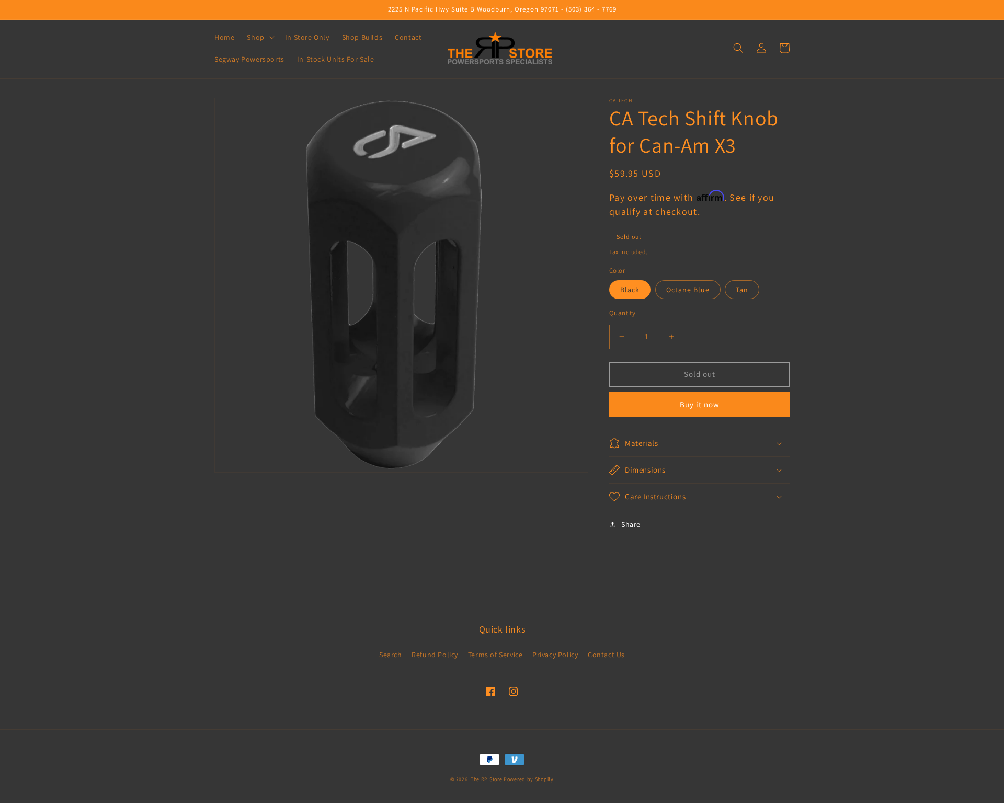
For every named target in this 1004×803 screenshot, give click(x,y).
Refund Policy (435, 654)
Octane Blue (688, 289)
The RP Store (486, 779)
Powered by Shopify (529, 779)
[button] (259, 37)
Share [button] (631, 524)
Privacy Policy (555, 654)
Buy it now (700, 404)
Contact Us (606, 654)
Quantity (622, 312)
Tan (742, 289)
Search (390, 654)
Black (630, 289)
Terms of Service (495, 654)
